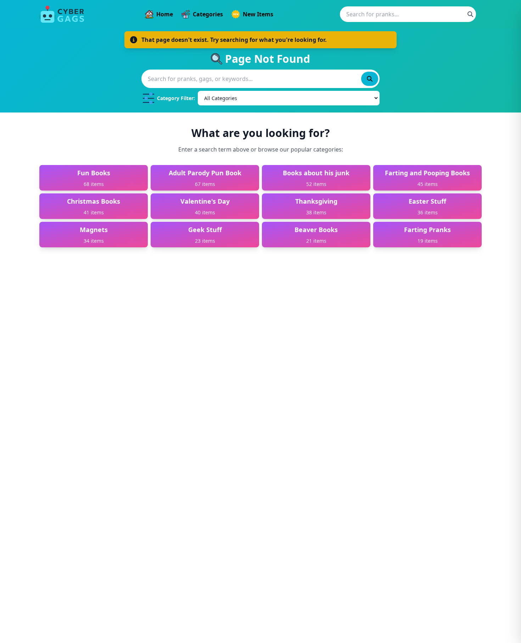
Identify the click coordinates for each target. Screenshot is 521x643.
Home (164, 14)
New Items (258, 14)
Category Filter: (176, 98)
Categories (208, 14)
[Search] (470, 14)
